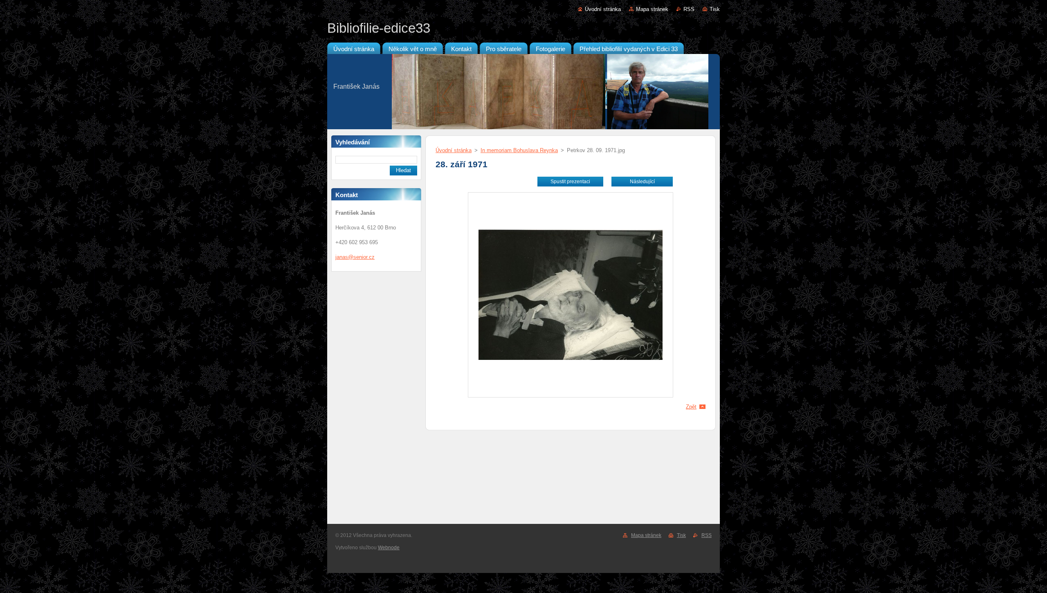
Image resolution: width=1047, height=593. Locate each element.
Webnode (389, 547)
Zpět (691, 407)
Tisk (715, 9)
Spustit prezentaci (570, 181)
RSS (688, 9)
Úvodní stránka (603, 9)
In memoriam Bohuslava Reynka (519, 150)
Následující (642, 181)
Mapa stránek (652, 9)
